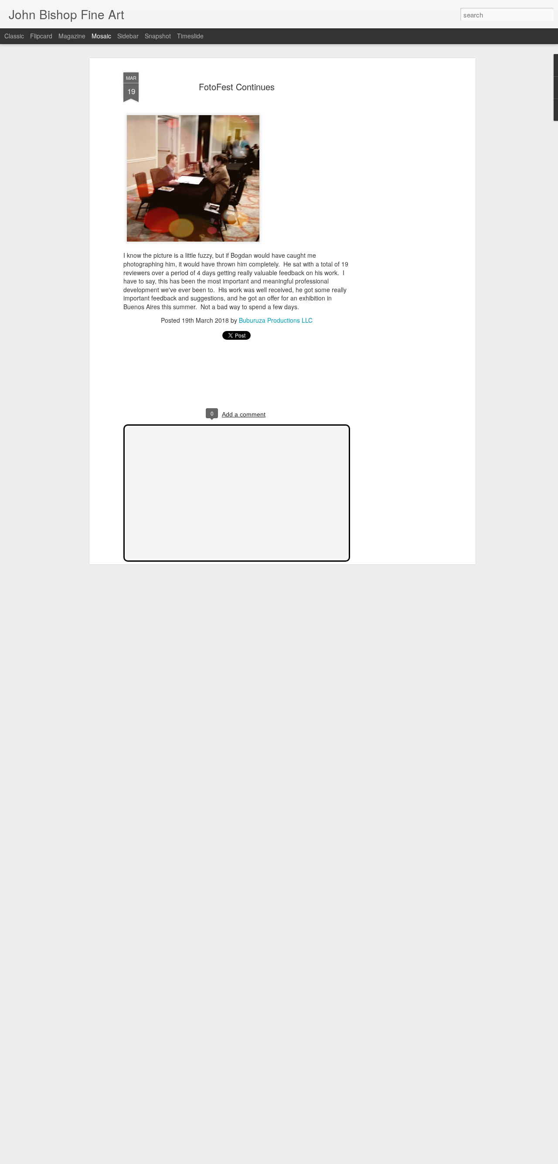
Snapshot (158, 35)
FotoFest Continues (237, 86)
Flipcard (41, 35)
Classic (14, 35)
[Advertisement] (398, 205)
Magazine (71, 35)
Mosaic (101, 35)
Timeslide (190, 35)
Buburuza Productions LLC (276, 320)
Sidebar (128, 35)
